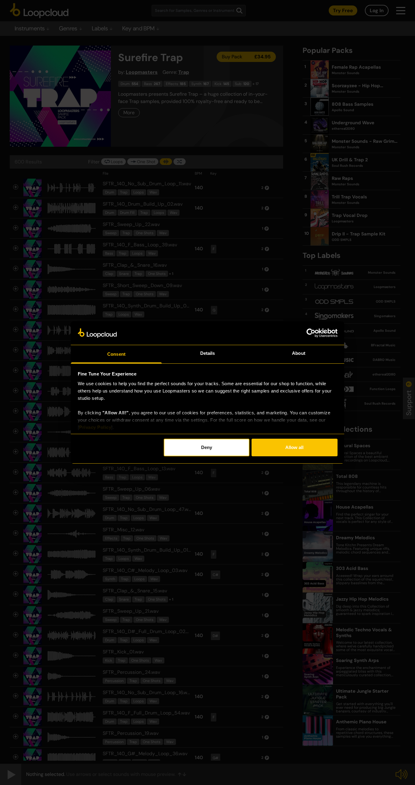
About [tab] (298, 353)
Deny (206, 447)
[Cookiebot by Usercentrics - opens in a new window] (311, 333)
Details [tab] (207, 353)
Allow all (294, 447)
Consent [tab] (116, 354)
